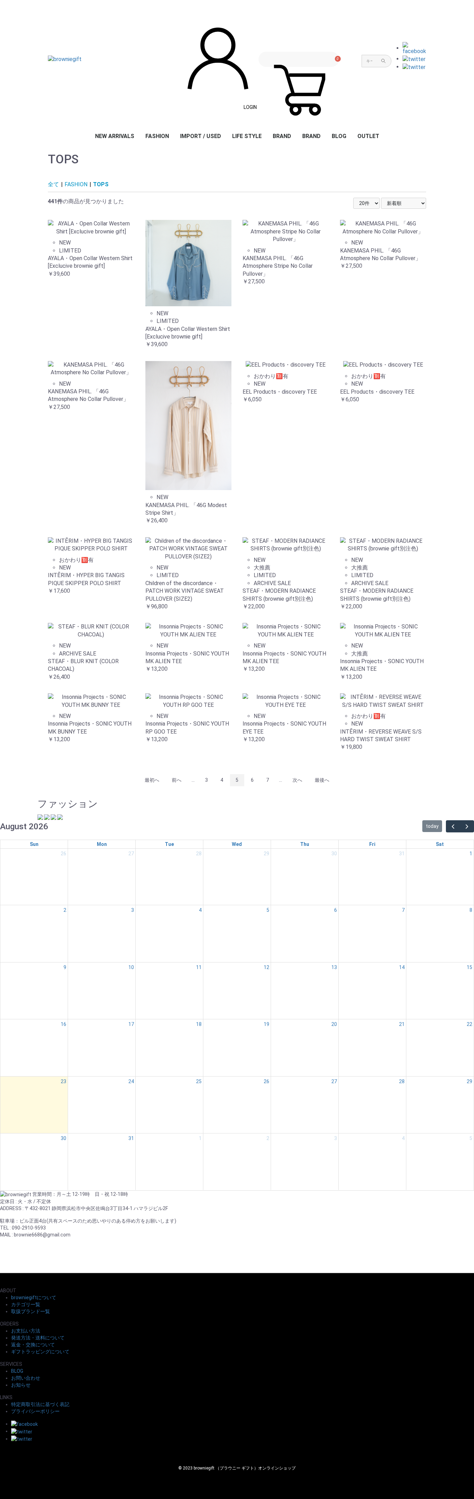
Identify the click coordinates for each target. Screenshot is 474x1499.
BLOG (339, 136)
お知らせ (21, 1385)
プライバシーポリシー (35, 1411)
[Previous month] (453, 826)
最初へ (152, 780)
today (432, 826)
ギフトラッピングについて (40, 1351)
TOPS (101, 184)
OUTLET (368, 136)
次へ (297, 780)
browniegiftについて (33, 1297)
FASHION (157, 136)
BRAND (282, 136)
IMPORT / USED (200, 136)
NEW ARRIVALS (114, 136)
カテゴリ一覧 (25, 1304)
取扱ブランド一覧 (30, 1311)
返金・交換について (33, 1344)
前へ (176, 780)
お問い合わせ (25, 1378)
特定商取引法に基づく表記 (40, 1404)
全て (53, 184)
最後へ (322, 780)
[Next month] (467, 826)
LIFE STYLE (247, 136)
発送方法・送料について (38, 1337)
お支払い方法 (25, 1331)
